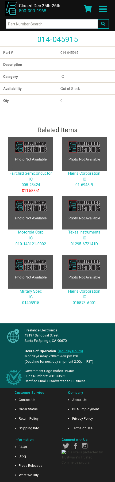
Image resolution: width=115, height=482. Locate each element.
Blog (22, 456)
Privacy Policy (82, 418)
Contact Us (27, 400)
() (70, 351)
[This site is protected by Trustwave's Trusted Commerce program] (84, 457)
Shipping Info (29, 428)
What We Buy (29, 475)
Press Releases (30, 466)
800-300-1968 (32, 10)
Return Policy (29, 418)
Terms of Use (82, 428)
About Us (79, 400)
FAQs (23, 447)
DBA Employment (85, 409)
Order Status (28, 409)
